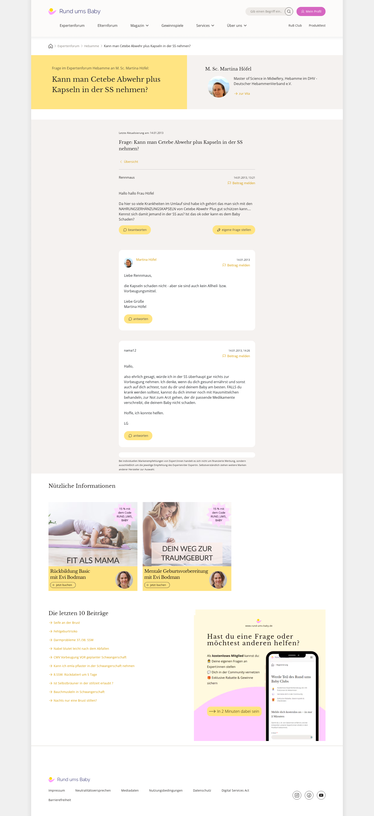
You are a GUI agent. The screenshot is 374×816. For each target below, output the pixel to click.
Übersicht (131, 162)
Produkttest (317, 25)
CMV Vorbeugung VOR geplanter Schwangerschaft (90, 657)
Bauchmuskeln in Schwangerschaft (79, 692)
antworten (140, 319)
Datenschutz (202, 790)
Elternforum (108, 25)
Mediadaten (130, 790)
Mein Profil (313, 11)
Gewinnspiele (172, 25)
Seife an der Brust (67, 623)
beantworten (137, 230)
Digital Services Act (235, 790)
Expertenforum (72, 25)
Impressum (56, 790)
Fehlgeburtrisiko (65, 631)
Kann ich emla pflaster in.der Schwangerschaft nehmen (94, 666)
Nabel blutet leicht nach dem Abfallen (81, 648)
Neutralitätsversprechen (93, 790)
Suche (289, 11)
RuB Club (295, 25)
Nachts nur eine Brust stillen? (75, 700)
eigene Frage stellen (236, 230)
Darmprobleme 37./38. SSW (74, 640)
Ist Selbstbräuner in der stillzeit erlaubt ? (83, 683)
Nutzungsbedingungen (166, 790)
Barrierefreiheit (59, 800)
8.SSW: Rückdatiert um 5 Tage (75, 674)
